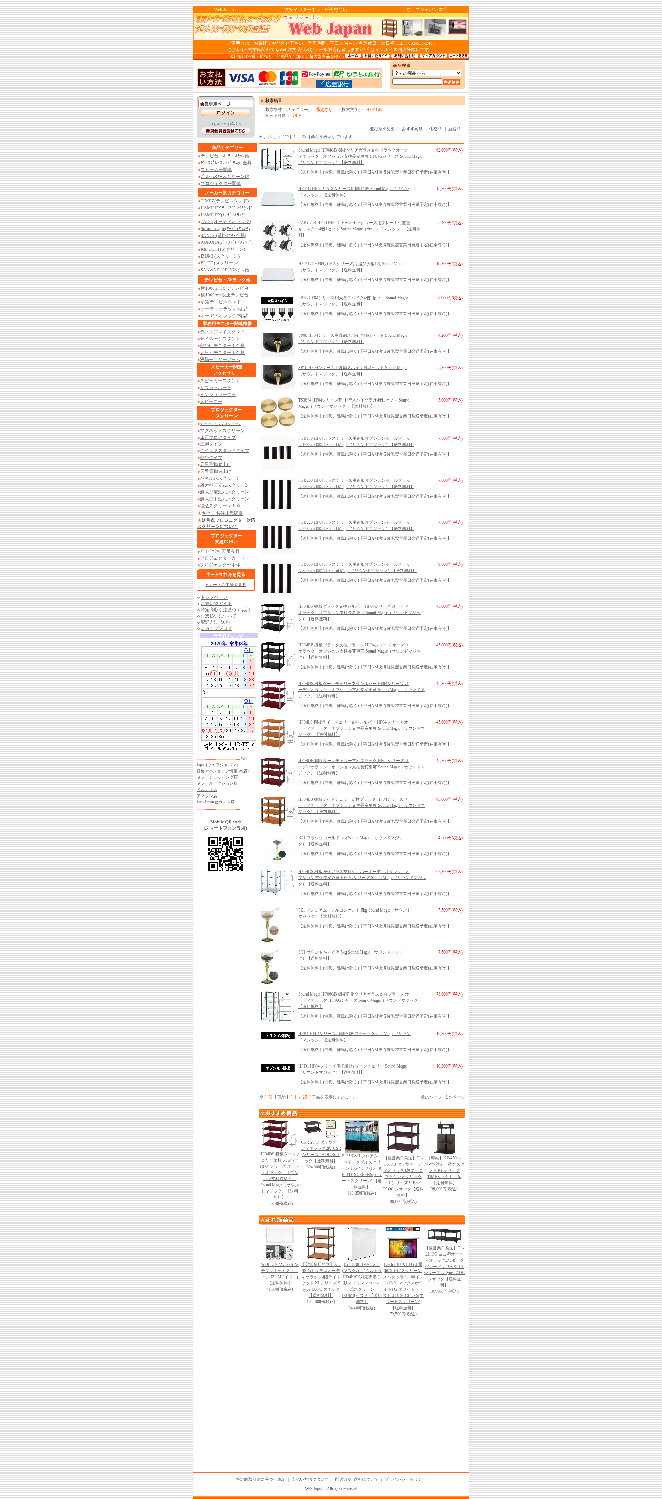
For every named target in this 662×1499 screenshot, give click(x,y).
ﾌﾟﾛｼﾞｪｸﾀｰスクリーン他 (225, 176)
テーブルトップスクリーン (220, 424)
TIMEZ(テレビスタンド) (225, 201)
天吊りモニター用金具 (222, 352)
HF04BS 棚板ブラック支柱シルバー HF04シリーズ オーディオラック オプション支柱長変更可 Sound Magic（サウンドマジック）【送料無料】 (359, 612)
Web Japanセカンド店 (216, 802)
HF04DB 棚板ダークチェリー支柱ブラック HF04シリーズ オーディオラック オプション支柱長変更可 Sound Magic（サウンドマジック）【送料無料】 (361, 766)
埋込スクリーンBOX (220, 505)
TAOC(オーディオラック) (226, 221)
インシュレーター (218, 394)
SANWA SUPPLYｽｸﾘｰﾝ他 (225, 269)
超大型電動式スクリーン (224, 492)
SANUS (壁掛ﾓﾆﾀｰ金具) (223, 235)
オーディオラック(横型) (224, 315)
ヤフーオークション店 (217, 783)
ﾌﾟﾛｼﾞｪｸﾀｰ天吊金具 (220, 551)
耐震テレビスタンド (221, 301)
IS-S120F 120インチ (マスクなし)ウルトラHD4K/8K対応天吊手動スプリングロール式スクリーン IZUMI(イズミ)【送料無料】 (362, 1283)
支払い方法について (310, 1479)
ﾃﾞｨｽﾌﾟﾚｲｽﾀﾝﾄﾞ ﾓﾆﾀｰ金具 (226, 162)
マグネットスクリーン (222, 430)
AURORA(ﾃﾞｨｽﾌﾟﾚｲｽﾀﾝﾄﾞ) (227, 242)
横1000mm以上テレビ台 (225, 295)
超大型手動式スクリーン (224, 498)
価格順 (435, 128)
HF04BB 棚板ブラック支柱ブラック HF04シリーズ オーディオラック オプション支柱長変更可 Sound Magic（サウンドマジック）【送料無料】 (359, 651)
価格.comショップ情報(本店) (223, 771)
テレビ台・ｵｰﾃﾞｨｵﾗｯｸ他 (225, 155)
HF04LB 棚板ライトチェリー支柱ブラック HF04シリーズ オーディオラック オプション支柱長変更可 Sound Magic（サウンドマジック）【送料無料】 (361, 805)
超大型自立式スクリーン (224, 485)
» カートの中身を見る (226, 584)
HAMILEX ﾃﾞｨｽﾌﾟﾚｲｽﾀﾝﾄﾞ (227, 207)
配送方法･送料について (357, 1479)
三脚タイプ (211, 443)
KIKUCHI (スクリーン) (223, 249)
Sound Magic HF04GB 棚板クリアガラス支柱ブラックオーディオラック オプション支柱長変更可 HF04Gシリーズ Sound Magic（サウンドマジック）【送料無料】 (360, 156)
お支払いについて (219, 615)
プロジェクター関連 (221, 183)
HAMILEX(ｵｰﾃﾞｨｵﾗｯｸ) (223, 214)
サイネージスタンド (220, 338)
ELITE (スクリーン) (220, 263)
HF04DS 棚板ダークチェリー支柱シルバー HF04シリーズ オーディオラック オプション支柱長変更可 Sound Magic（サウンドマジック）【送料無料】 (361, 689)
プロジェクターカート (222, 558)
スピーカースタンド (220, 380)
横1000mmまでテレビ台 (225, 288)
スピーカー (211, 401)
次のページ (454, 1097)
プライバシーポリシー (405, 1479)
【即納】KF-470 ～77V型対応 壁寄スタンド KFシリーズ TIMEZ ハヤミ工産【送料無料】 (444, 1170)
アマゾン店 (207, 795)
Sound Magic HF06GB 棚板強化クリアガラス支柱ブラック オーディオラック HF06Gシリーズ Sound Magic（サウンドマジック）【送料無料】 (360, 1000)
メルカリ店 (207, 789)
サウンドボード (215, 387)
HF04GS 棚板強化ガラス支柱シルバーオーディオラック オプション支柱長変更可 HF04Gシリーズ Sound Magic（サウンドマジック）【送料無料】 (362, 877)
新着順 (454, 128)
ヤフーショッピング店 (217, 777)
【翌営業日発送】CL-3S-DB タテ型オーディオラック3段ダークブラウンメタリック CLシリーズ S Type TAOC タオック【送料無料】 (403, 1177)
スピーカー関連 (216, 169)
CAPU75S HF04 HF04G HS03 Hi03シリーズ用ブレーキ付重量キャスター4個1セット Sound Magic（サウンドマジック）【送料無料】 (359, 229)
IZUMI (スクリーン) (220, 256)
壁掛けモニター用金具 (222, 345)
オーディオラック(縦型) (224, 308)
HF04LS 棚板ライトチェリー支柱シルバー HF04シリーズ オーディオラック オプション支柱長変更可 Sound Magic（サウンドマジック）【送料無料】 (361, 728)
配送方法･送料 (215, 622)
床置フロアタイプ (218, 437)
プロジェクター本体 (220, 565)
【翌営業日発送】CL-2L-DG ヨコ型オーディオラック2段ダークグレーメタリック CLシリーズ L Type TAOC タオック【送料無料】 (444, 1267)
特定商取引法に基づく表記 (260, 1479)
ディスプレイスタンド (222, 331)
